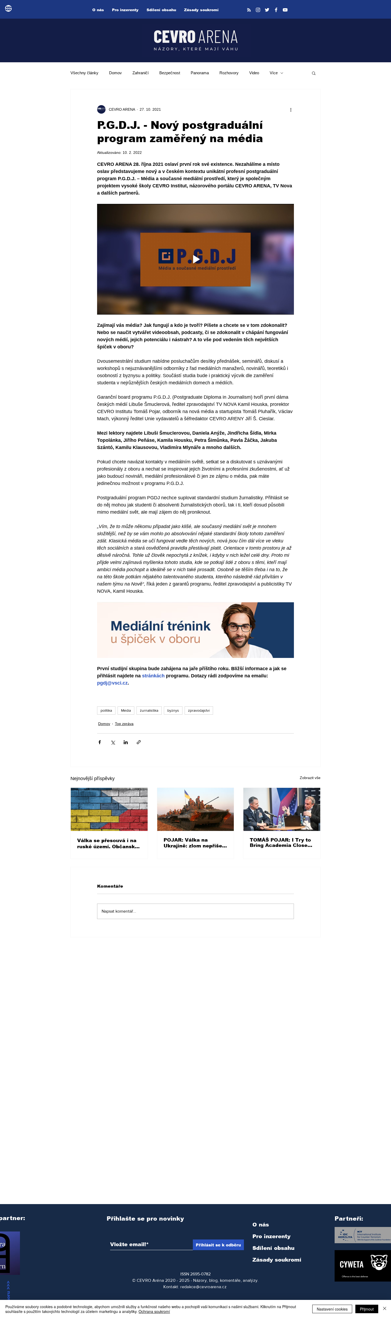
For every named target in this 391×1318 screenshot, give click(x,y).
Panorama (200, 73)
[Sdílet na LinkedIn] (125, 742)
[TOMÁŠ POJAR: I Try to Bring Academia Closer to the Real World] (281, 809)
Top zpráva (124, 724)
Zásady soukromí (276, 1260)
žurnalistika (149, 710)
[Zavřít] (384, 1309)
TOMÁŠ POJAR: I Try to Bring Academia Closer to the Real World (280, 842)
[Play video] (195, 259)
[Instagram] (258, 10)
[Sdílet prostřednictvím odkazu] (138, 742)
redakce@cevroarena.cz (203, 1286)
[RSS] (249, 10)
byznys (173, 710)
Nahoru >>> (8, 1295)
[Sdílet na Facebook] (99, 742)
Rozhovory (229, 73)
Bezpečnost (169, 73)
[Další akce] (291, 109)
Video (254, 73)
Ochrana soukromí (154, 1311)
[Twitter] (267, 10)
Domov (115, 73)
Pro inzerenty (271, 1236)
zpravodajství (199, 710)
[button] (313, 73)
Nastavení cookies (332, 1309)
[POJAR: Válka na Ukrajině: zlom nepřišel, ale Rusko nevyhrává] (195, 809)
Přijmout (367, 1309)
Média (126, 710)
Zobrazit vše (310, 778)
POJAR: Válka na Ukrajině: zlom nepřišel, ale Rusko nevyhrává (194, 843)
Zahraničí (140, 73)
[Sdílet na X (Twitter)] (112, 742)
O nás (260, 1225)
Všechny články (84, 73)
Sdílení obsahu (273, 1248)
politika (106, 710)
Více (274, 73)
